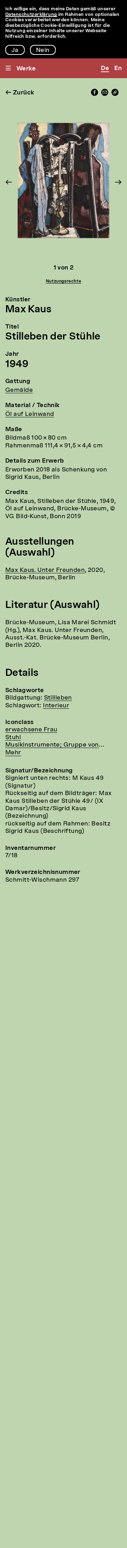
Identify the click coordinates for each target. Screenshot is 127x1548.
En (118, 68)
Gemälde (19, 390)
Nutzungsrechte (63, 281)
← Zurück (19, 93)
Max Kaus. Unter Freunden (45, 570)
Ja (15, 50)
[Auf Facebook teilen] (94, 94)
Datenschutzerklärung (31, 14)
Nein (43, 50)
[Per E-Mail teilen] (104, 94)
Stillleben (58, 698)
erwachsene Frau (31, 730)
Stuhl (13, 738)
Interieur (56, 706)
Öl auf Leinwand (29, 414)
